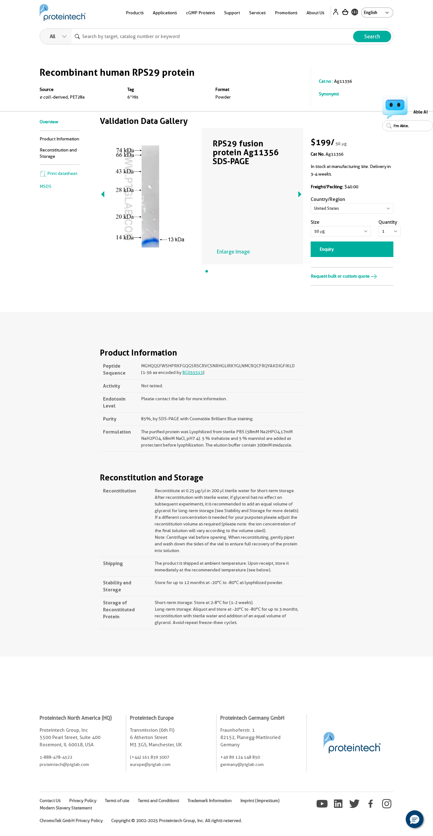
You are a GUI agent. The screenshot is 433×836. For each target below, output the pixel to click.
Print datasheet (61, 173)
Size (315, 222)
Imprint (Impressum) (260, 800)
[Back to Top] (394, 820)
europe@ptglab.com (150, 764)
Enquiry (327, 249)
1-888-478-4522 (56, 757)
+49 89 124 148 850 (240, 757)
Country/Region (328, 199)
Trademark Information (210, 800)
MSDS (45, 186)
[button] (414, 819)
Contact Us (50, 800)
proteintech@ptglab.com (64, 764)
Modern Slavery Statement (66, 807)
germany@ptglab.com (242, 764)
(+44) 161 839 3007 (149, 757)
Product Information (59, 138)
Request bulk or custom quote (341, 276)
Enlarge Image (233, 252)
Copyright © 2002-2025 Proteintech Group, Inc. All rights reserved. (176, 820)
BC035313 (192, 372)
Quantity (387, 222)
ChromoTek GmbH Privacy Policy (71, 820)
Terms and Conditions (158, 800)
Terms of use (117, 800)
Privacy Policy (82, 800)
